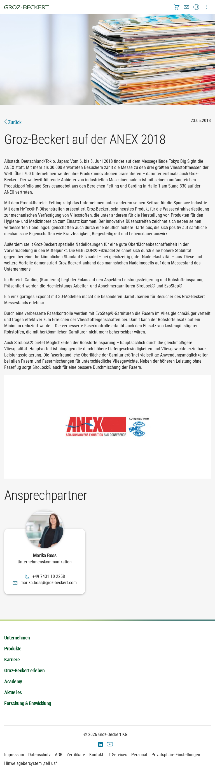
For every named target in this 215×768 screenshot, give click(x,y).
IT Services (117, 754)
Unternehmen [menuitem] (17, 638)
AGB (58, 754)
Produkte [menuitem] (12, 649)
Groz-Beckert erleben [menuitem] (24, 670)
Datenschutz (39, 754)
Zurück (14, 122)
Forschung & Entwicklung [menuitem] (27, 703)
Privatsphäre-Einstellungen (175, 754)
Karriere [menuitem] (12, 659)
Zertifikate (76, 754)
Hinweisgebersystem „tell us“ (30, 763)
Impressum (14, 754)
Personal (139, 754)
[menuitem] (176, 7)
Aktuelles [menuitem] (13, 692)
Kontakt (96, 754)
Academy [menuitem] (13, 681)
